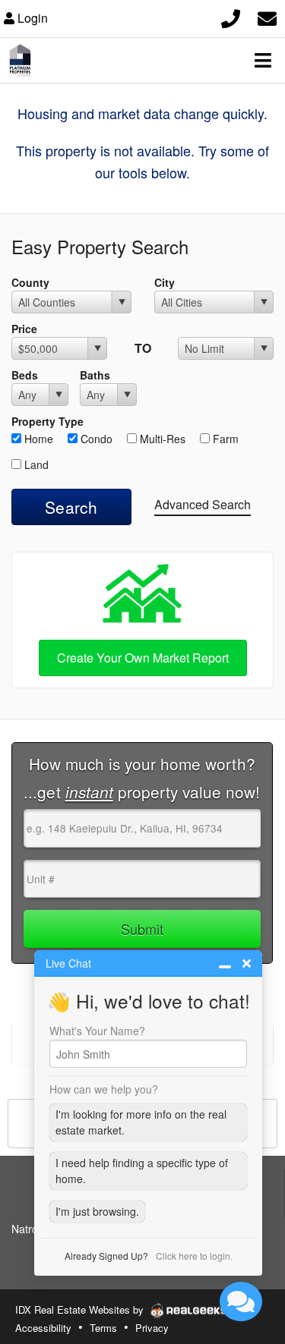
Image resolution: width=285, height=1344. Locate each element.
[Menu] (263, 60)
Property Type (47, 421)
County (30, 282)
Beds (24, 374)
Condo (95, 438)
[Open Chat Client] (241, 1301)
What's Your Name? (97, 1030)
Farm (224, 438)
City (164, 282)
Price (24, 328)
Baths (95, 374)
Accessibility (43, 1327)
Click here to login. (194, 1255)
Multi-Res (161, 438)
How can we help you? (103, 1089)
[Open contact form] (267, 16)
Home (37, 438)
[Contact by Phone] (230, 16)
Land (35, 464)
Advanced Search (202, 504)
